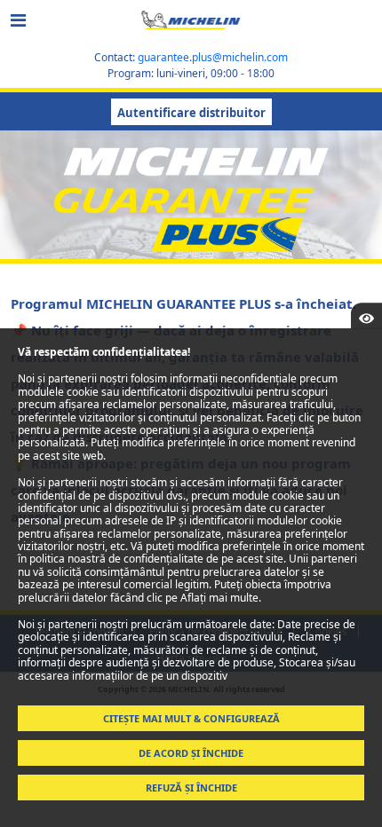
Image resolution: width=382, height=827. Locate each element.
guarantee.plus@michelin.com (213, 57)
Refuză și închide (191, 787)
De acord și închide (191, 753)
